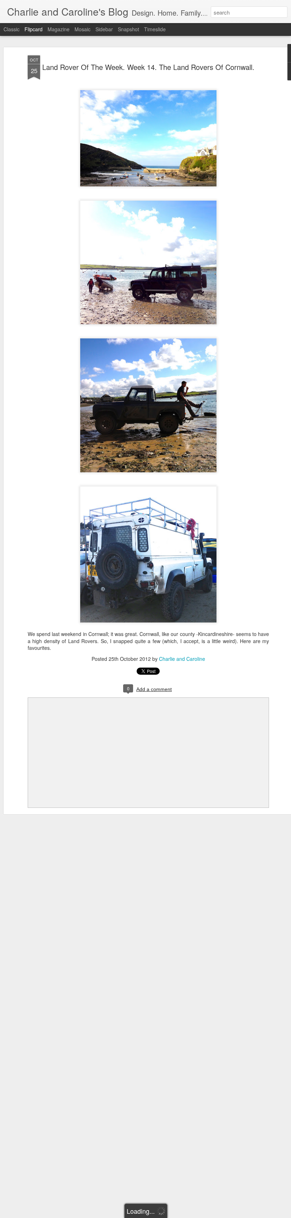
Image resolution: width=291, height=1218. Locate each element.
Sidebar (104, 29)
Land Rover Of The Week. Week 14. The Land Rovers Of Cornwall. (148, 67)
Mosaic (82, 29)
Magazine (59, 29)
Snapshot (128, 29)
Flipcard (33, 29)
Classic (12, 29)
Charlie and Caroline (182, 658)
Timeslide (155, 29)
